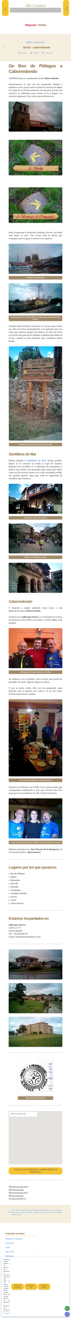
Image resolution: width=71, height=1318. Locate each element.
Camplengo (36, 1212)
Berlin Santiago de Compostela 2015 (41, 1210)
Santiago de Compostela (14, 1238)
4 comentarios (48, 53)
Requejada (59, 1212)
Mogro (43, 1212)
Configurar (44, 1287)
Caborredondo (15, 1212)
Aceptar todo (17, 1287)
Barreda (18, 1210)
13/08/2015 (36, 53)
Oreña (47, 1212)
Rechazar (30, 1287)
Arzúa (8, 1247)
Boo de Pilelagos (57, 1210)
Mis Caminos (35, 5)
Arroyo (13, 1210)
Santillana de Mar (36, 460)
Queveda (52, 1212)
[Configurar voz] (67, 1308)
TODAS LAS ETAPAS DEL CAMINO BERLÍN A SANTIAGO (35, 1170)
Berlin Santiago (25, 1210)
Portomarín (9, 1256)
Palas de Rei (10, 1251)
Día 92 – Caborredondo (36, 47)
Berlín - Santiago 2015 (35, 42)
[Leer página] (67, 1314)
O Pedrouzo (10, 1243)
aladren (25, 53)
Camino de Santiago (26, 1212)
